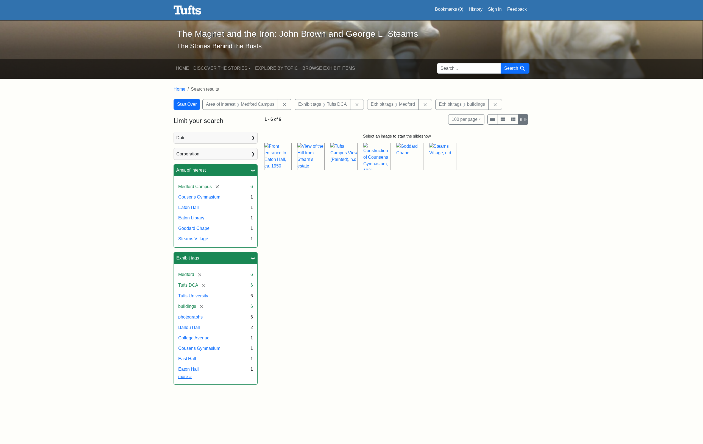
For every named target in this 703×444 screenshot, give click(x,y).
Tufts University (193, 296)
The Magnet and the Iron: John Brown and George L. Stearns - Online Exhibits (187, 10)
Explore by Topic (276, 68)
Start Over (187, 104)
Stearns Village (193, 238)
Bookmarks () (449, 9)
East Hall (187, 358)
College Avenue (194, 338)
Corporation (187, 154)
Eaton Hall (188, 207)
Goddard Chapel (194, 228)
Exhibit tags (187, 258)
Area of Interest (191, 170)
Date (181, 137)
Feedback (517, 9)
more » (185, 376)
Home (182, 68)
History (475, 9)
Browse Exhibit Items (328, 68)
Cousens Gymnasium (199, 197)
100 (465, 119)
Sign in (495, 9)
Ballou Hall (189, 327)
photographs (190, 317)
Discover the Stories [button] (220, 68)
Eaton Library (191, 218)
